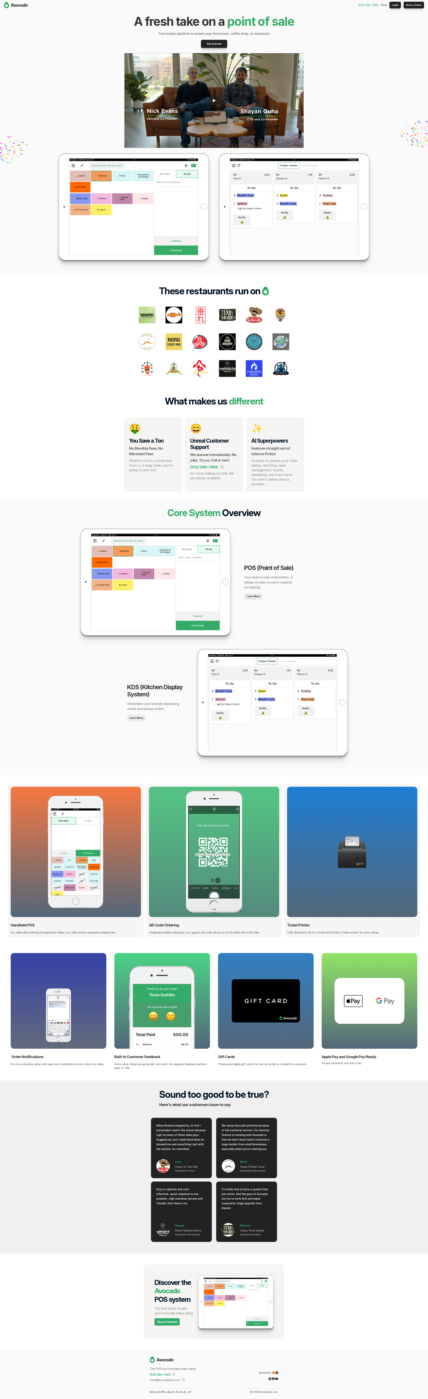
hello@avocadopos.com (165, 1380)
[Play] (214, 101)
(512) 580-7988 (368, 5)
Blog (384, 5)
